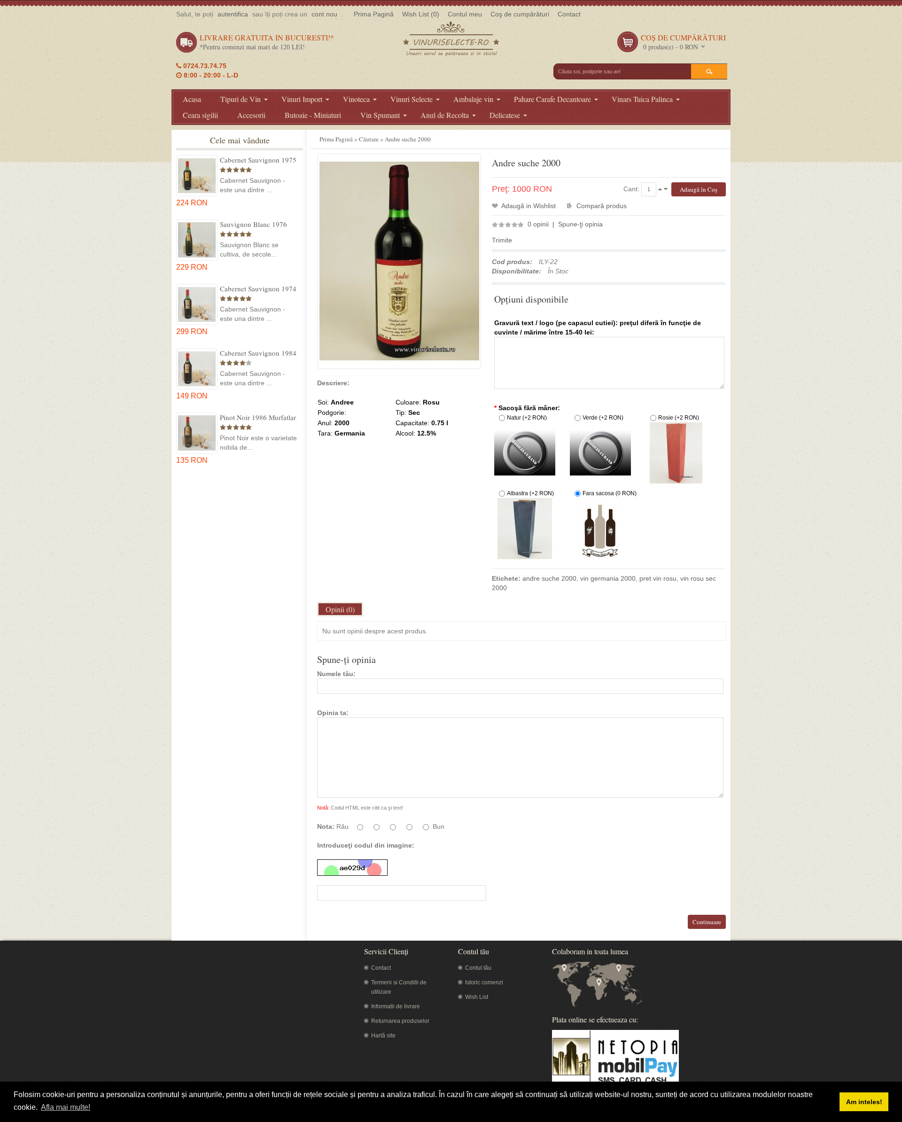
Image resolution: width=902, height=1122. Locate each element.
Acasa (192, 99)
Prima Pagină (374, 14)
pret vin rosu (657, 578)
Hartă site (383, 1035)
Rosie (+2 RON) (678, 417)
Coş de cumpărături (519, 14)
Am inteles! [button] (864, 1102)
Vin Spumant (380, 115)
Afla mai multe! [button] (65, 1107)
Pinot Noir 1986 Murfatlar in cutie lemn (258, 417)
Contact (569, 14)
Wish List (476, 997)
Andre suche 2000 (408, 139)
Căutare (369, 139)
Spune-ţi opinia (580, 224)
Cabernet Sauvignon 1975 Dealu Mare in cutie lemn (258, 159)
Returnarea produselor (400, 1021)
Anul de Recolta (444, 115)
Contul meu (465, 14)
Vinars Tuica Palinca (642, 99)
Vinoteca (356, 99)
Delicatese (505, 115)
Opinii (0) (340, 609)
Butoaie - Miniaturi (313, 115)
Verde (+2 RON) (603, 417)
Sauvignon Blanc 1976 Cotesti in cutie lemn (253, 224)
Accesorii (251, 115)
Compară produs (601, 206)
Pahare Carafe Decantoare (552, 99)
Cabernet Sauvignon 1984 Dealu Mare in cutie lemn (258, 353)
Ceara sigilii (200, 115)
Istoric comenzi (484, 982)
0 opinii (538, 224)
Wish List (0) (420, 14)
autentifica (233, 14)
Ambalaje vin (473, 99)
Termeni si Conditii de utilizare (399, 987)
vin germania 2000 (608, 578)
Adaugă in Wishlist (528, 206)
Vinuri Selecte (411, 99)
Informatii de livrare (395, 1006)
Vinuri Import (301, 99)
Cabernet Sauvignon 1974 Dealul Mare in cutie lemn (258, 288)
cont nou (324, 14)
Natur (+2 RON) (527, 417)
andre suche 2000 (549, 578)
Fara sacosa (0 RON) (610, 493)
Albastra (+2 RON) (530, 493)
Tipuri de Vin (240, 99)
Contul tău (478, 968)
